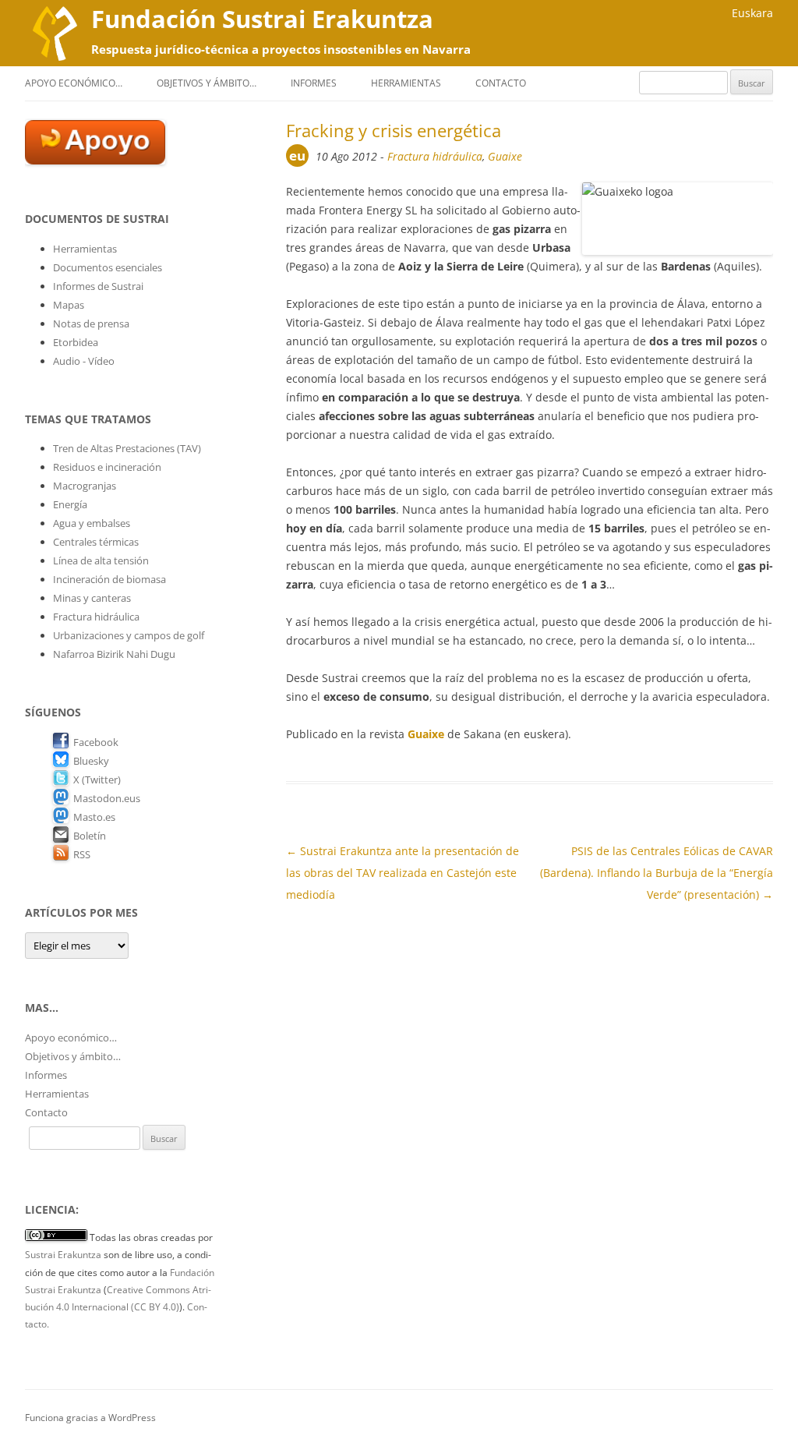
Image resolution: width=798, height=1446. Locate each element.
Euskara (752, 12)
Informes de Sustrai (98, 286)
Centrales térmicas (96, 542)
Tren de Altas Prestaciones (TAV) (127, 448)
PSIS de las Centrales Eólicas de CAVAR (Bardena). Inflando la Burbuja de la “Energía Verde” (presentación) (656, 872)
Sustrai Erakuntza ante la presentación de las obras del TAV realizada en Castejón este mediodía (402, 872)
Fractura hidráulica (434, 156)
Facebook (95, 742)
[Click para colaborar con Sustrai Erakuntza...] (95, 161)
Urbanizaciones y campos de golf (128, 635)
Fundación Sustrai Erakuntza (262, 18)
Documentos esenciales (107, 267)
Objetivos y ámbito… (206, 83)
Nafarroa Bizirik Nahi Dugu (114, 654)
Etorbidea (75, 342)
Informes (314, 83)
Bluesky (91, 761)
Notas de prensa (91, 323)
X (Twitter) (97, 779)
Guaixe (505, 156)
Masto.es (94, 817)
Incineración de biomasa (109, 579)
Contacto (500, 83)
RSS (81, 854)
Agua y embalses (91, 523)
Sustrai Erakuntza (63, 1254)
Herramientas (406, 83)
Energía (70, 504)
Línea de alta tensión (101, 560)
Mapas (68, 305)
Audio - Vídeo (84, 361)
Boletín (89, 836)
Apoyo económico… (73, 83)
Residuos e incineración (107, 467)
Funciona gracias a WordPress (90, 1417)
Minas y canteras (92, 598)
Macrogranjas (84, 486)
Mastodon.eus (106, 798)
